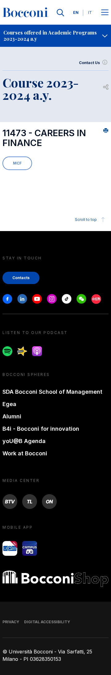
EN (76, 12)
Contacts (21, 277)
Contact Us (89, 62)
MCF (17, 163)
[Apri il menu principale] (105, 12)
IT (90, 12)
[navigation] (55, 36)
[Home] (25, 12)
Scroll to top (86, 219)
